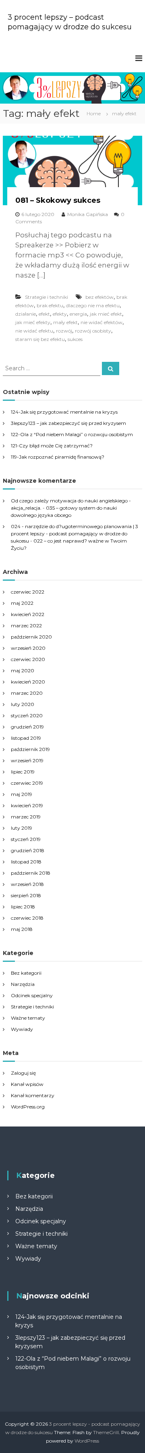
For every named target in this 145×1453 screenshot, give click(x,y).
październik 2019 (30, 749)
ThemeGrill (106, 1432)
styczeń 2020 (27, 715)
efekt (44, 314)
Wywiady (22, 1029)
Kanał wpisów (27, 1084)
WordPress (87, 1441)
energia (78, 314)
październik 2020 (31, 637)
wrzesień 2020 (28, 648)
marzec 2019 (26, 817)
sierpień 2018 (26, 895)
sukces (75, 339)
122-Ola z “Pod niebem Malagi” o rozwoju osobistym (72, 434)
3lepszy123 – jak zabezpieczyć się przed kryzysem (68, 423)
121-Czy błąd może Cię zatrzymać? (52, 446)
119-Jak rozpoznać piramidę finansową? (57, 457)
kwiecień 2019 (27, 805)
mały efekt (65, 322)
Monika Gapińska (87, 214)
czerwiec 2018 (27, 918)
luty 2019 (21, 828)
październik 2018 (30, 873)
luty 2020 (22, 704)
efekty (60, 314)
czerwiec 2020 (28, 659)
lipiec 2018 (23, 907)
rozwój (64, 331)
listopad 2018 (26, 862)
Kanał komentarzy (32, 1095)
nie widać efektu (34, 331)
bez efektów (99, 297)
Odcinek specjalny (32, 995)
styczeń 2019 (26, 839)
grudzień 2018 (27, 850)
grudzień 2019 (27, 727)
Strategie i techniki (46, 297)
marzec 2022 (26, 625)
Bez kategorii (26, 973)
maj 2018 (22, 929)
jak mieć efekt (106, 314)
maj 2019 (21, 794)
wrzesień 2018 (27, 884)
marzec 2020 (27, 693)
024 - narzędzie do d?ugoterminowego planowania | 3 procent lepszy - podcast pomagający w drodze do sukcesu (74, 533)
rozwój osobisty (93, 331)
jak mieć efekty (32, 322)
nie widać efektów (101, 322)
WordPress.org (28, 1107)
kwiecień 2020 (28, 682)
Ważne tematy (28, 1018)
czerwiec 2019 (27, 783)
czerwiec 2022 (27, 592)
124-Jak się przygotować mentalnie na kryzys (64, 412)
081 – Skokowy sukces (57, 200)
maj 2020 (22, 670)
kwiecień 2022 (27, 614)
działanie (25, 314)
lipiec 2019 (23, 772)
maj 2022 (22, 603)
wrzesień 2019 (27, 760)
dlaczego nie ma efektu (93, 305)
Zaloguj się (23, 1073)
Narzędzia (23, 984)
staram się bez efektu (40, 339)
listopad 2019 (26, 738)
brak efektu (50, 305)
